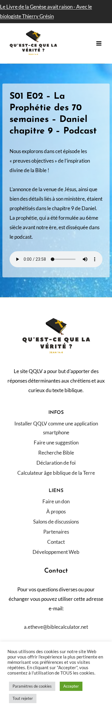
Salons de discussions (56, 521)
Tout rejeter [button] (23, 698)
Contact (56, 542)
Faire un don (56, 501)
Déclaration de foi (56, 463)
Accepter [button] (71, 686)
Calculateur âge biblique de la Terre (56, 473)
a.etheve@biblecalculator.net (56, 627)
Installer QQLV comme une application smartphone (56, 428)
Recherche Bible (56, 452)
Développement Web (56, 552)
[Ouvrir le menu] (99, 43)
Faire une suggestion (56, 442)
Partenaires (56, 532)
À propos (56, 511)
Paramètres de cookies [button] (32, 686)
